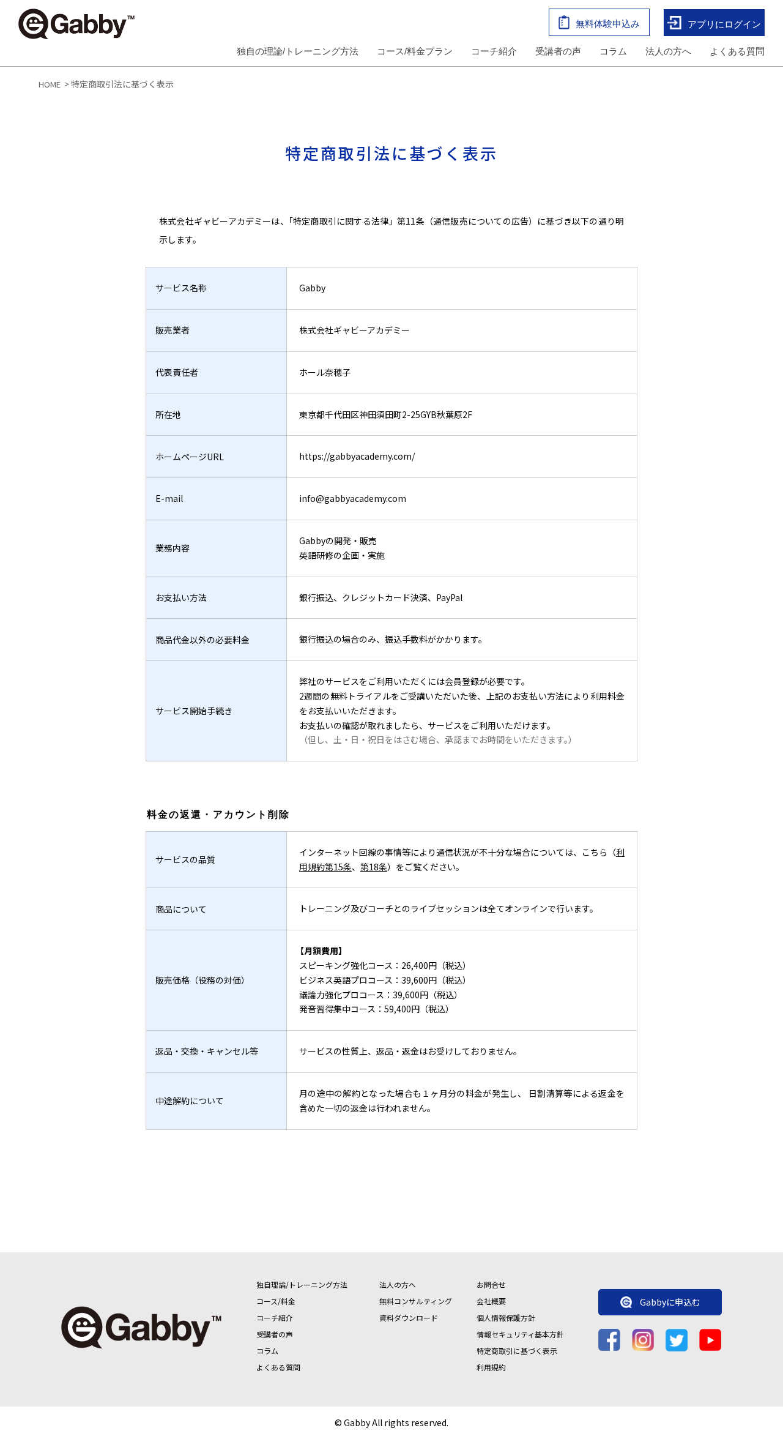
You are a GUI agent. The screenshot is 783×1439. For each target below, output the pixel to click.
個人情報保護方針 (506, 1317)
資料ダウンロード (408, 1317)
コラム (613, 51)
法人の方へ (668, 51)
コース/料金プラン (415, 51)
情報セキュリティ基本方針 (520, 1334)
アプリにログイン (724, 23)
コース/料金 (275, 1301)
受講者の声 (558, 51)
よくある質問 (737, 51)
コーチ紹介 (494, 51)
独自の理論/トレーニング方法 (297, 51)
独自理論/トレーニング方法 (301, 1284)
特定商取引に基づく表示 (517, 1350)
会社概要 (491, 1301)
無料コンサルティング (415, 1301)
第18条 (373, 867)
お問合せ (491, 1284)
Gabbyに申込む (670, 1302)
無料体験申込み (608, 23)
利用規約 (491, 1367)
